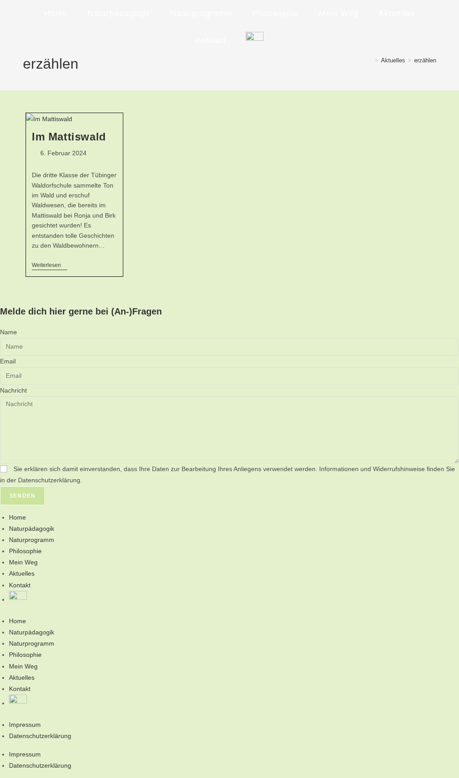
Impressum (25, 724)
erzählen (425, 60)
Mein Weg (23, 562)
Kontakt (19, 585)
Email (8, 361)
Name (8, 332)
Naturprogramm (31, 539)
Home (17, 517)
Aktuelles (22, 573)
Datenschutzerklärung (40, 735)
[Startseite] (370, 60)
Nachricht (13, 390)
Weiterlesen (49, 266)
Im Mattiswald (69, 137)
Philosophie (25, 551)
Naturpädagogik (31, 528)
